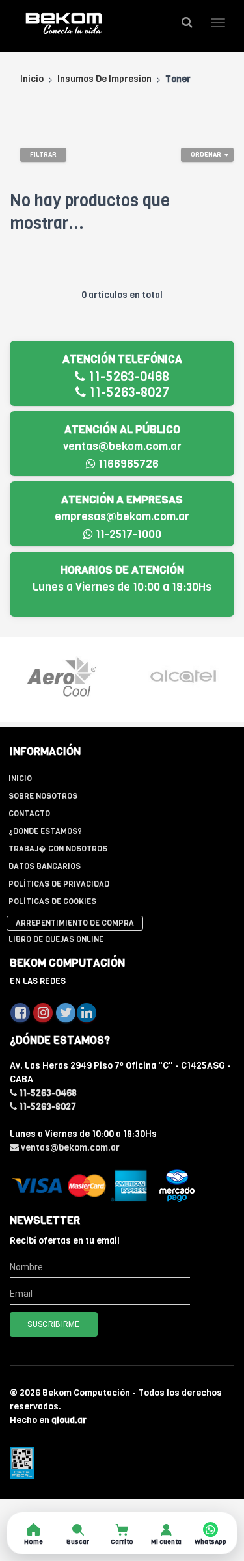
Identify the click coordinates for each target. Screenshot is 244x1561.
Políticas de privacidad (58, 884)
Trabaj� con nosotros (57, 849)
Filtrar (43, 154)
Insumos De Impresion (104, 79)
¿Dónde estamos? (45, 831)
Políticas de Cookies (52, 901)
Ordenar (206, 154)
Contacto (29, 813)
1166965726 (127, 464)
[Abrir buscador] (187, 22)
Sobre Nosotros (42, 796)
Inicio (32, 79)
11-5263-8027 (127, 392)
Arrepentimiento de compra (75, 923)
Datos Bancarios (44, 866)
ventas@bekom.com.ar (122, 446)
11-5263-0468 (127, 377)
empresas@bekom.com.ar (122, 516)
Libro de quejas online (55, 939)
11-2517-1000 (127, 534)
